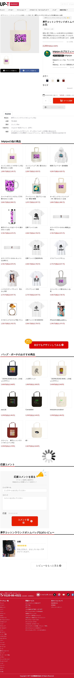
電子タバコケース (4, 650)
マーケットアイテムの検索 (17, 15)
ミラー (1, 640)
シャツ (1, 609)
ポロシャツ (2, 607)
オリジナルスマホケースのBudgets (34, 611)
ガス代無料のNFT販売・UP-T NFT (34, 609)
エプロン (2, 657)
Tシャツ (2, 10)
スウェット (2, 613)
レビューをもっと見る (47, 565)
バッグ (54, 10)
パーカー (10, 10)
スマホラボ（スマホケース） (33, 623)
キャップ (2, 653)
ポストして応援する (11, 70)
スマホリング (3, 621)
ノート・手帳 (3, 634)
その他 (1, 671)
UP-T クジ (28, 607)
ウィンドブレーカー (5, 659)
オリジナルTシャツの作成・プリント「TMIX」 (37, 626)
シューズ (2, 642)
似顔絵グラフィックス (31, 613)
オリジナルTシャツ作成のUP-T (33, 603)
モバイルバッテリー (5, 619)
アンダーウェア (4, 661)
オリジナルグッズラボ (31, 621)
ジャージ (2, 665)
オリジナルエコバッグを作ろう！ (34, 628)
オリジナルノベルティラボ (32, 619)
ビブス (1, 669)
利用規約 (53, 605)
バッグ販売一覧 (29, 15)
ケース (1, 648)
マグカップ (2, 626)
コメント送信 (23, 521)
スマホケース (3, 617)
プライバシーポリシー (56, 607)
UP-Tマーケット (5, 15)
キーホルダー (3, 628)
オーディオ (2, 646)
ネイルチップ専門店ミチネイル (33, 615)
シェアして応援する (30, 70)
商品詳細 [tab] (8, 114)
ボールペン (2, 632)
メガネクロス (3, 636)
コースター (2, 644)
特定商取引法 (54, 603)
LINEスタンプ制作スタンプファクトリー (35, 617)
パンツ (1, 611)
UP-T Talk (28, 605)
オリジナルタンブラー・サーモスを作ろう (36, 630)
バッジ (1, 630)
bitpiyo (68, 55)
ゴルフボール (3, 638)
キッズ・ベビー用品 (5, 655)
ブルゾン (2, 667)
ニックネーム (7, 487)
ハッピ (1, 663)
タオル (1, 615)
